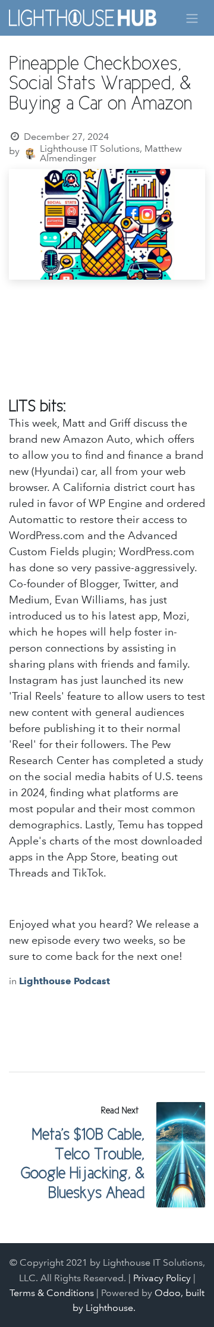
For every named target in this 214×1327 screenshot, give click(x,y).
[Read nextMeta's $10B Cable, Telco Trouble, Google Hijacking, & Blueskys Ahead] (181, 1154)
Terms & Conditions (52, 1292)
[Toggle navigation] (192, 17)
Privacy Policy (162, 1278)
